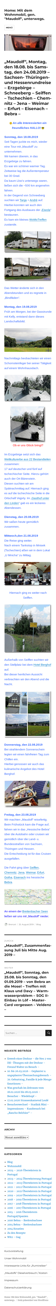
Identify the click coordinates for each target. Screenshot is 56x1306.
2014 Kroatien (15, 1228)
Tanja (23, 200)
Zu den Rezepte (16, 1232)
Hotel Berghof (42, 664)
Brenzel (12, 924)
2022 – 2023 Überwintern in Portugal (29, 1182)
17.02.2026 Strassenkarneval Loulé (27, 1100)
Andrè (33, 200)
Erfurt (40, 872)
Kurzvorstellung (13, 1251)
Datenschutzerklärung (18, 1287)
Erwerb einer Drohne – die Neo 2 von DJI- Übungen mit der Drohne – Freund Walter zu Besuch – (29, 1062)
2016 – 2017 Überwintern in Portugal (29, 1207)
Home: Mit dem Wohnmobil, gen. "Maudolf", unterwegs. (24, 14)
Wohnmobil (14, 1166)
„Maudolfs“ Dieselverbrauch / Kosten (25, 1273)
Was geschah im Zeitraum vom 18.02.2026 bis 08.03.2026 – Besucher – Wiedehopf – (25, 1092)
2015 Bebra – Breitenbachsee (24, 1224)
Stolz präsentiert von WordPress (33, 1300)
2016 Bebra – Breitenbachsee (24, 1220)
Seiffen (34, 867)
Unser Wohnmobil (15, 1258)
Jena (21, 872)
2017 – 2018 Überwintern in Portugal (29, 1203)
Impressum (11, 1280)
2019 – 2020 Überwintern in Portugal (29, 1195)
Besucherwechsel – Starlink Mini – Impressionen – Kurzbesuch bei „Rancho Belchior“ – (28, 1108)
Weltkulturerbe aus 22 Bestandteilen (27, 459)
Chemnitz (10, 872)
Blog (38, 924)
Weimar (31, 872)
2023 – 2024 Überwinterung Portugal (29, 1178)
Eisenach (20, 877)
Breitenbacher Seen (35, 911)
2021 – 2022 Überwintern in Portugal (29, 1186)
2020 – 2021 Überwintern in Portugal (29, 1191)
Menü (9, 27)
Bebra (8, 882)
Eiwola (46, 210)
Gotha (8, 877)
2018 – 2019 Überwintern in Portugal (29, 1199)
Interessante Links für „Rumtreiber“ (25, 1265)
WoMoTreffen (38, 219)
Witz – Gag (14, 1237)
